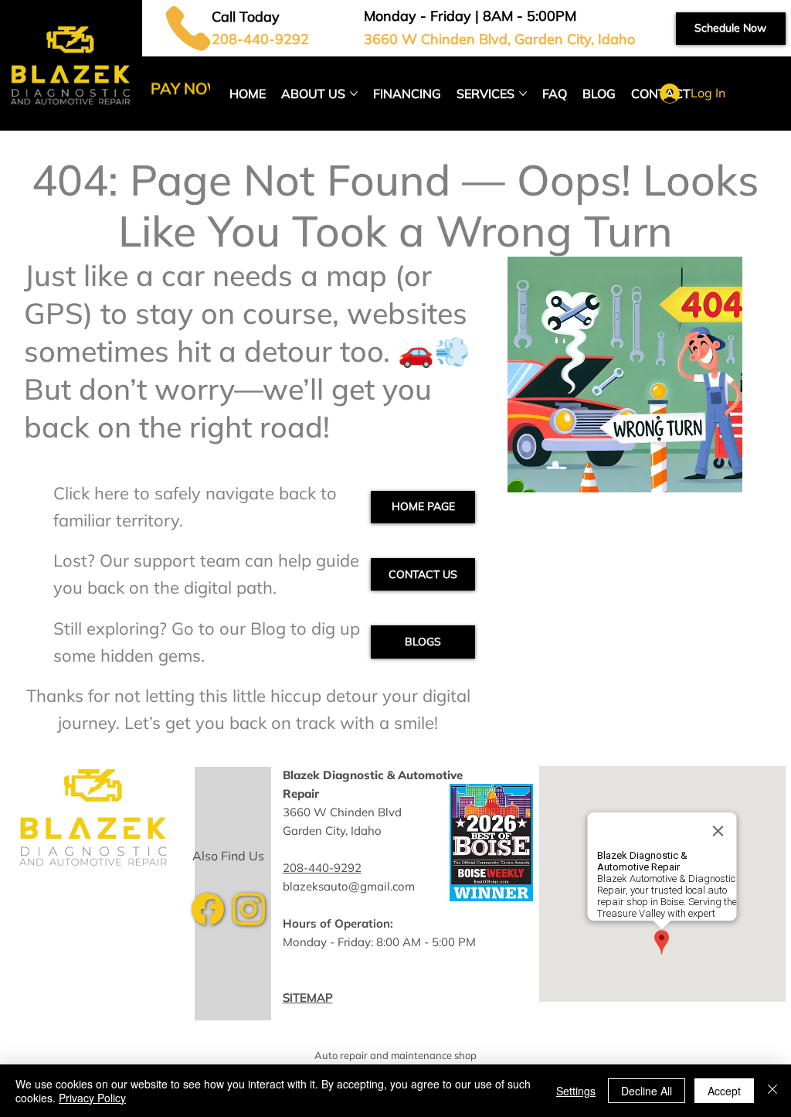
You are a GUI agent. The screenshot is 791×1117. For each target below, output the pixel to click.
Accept (724, 1090)
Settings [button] (576, 1090)
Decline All (646, 1090)
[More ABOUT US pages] (354, 93)
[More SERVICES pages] (523, 93)
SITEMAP (308, 997)
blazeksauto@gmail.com (349, 886)
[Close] (772, 1091)
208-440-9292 (322, 867)
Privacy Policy (92, 1097)
